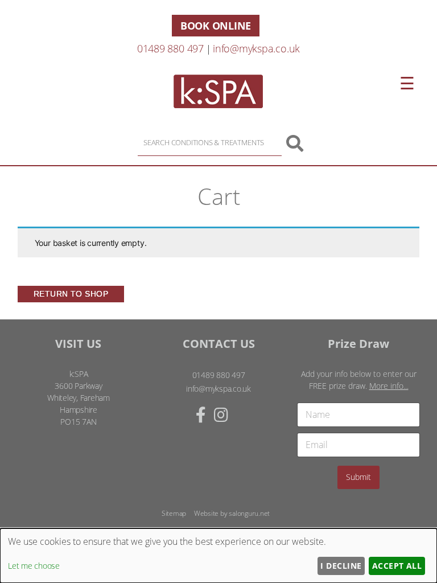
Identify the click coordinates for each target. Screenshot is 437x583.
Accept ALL (397, 565)
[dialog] (218, 555)
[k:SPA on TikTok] (233, 414)
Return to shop (71, 293)
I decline (340, 565)
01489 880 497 (170, 48)
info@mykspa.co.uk (256, 48)
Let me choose (34, 565)
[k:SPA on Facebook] (201, 414)
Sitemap (174, 513)
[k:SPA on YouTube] (241, 414)
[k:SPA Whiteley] (218, 105)
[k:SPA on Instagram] (221, 414)
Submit (358, 476)
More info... (389, 385)
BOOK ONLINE (215, 25)
